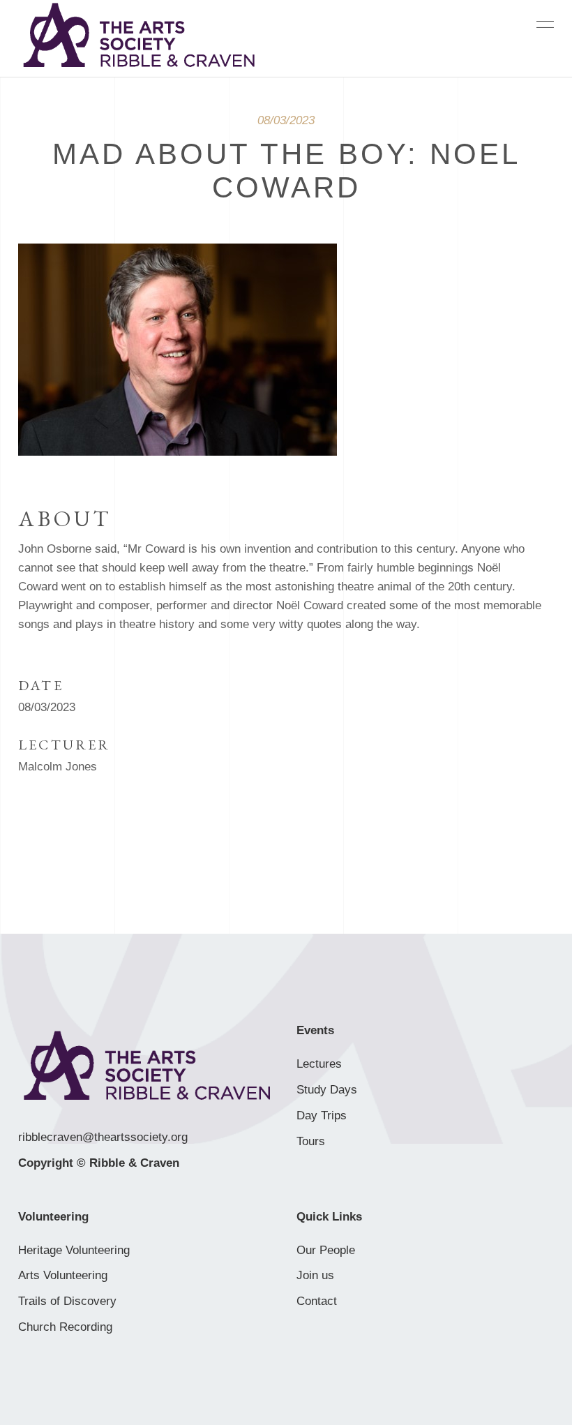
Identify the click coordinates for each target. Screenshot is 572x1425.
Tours (310, 1141)
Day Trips (321, 1115)
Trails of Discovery (67, 1301)
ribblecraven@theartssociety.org (103, 1137)
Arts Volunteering (62, 1275)
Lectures (319, 1063)
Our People (325, 1250)
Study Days (326, 1089)
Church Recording (65, 1327)
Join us (315, 1275)
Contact (316, 1301)
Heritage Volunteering (74, 1250)
